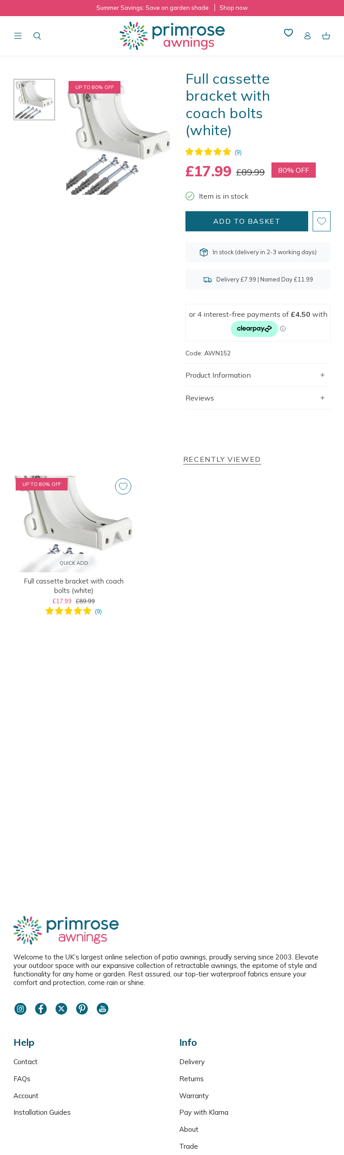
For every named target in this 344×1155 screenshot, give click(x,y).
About (188, 1129)
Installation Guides (42, 1112)
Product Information (218, 375)
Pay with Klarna (203, 1112)
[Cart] (326, 35)
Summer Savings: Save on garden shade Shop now (172, 7)
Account (26, 1095)
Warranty (194, 1095)
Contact (25, 1061)
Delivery (192, 1061)
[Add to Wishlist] (322, 221)
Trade (188, 1146)
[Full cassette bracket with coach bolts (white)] (73, 524)
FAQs (21, 1078)
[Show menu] (18, 35)
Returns (191, 1078)
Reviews (199, 397)
